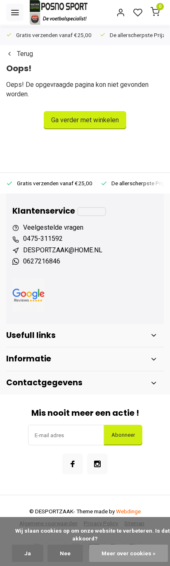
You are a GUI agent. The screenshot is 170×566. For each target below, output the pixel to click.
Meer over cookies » (129, 553)
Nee (65, 553)
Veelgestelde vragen (53, 227)
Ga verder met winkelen (85, 120)
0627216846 (41, 261)
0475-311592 (43, 238)
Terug (25, 54)
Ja (27, 553)
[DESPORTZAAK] (58, 12)
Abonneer (123, 435)
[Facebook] (72, 464)
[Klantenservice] (91, 211)
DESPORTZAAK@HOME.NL (62, 250)
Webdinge (128, 511)
